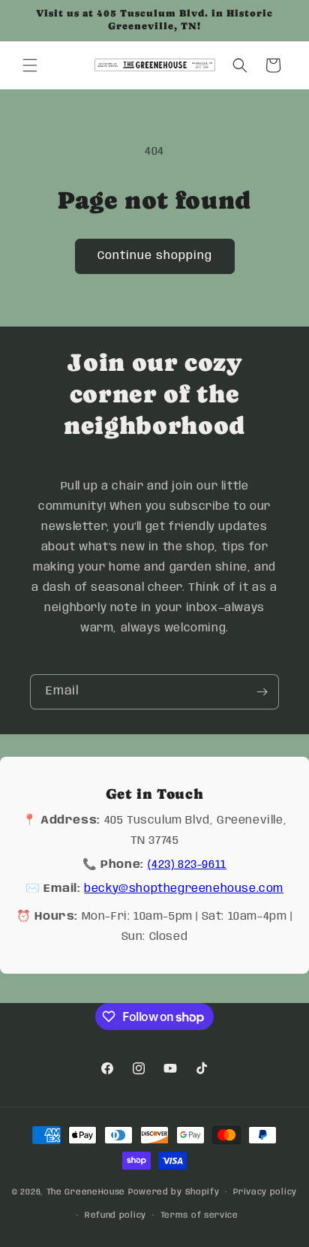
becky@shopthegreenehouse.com (184, 889)
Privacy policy (265, 1192)
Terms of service (199, 1215)
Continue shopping (155, 256)
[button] (30, 65)
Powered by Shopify (174, 1192)
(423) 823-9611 (187, 865)
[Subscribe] (261, 691)
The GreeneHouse (86, 1192)
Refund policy (115, 1215)
